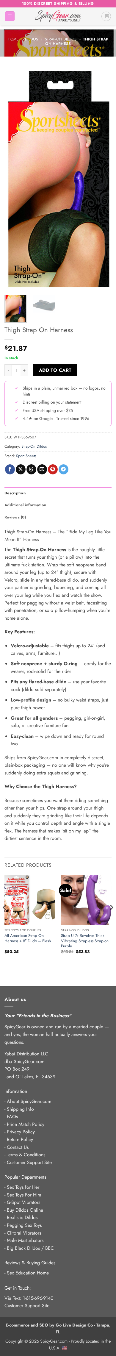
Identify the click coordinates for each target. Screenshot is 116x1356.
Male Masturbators (25, 1240)
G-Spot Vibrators (23, 1202)
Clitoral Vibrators (24, 1233)
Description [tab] (15, 493)
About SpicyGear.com (29, 1101)
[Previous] (14, 179)
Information (15, 1091)
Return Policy (20, 1139)
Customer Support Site (29, 1162)
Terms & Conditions (26, 1154)
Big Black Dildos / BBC (30, 1248)
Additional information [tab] (25, 505)
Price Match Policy (25, 1124)
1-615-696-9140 (38, 1298)
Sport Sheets (26, 456)
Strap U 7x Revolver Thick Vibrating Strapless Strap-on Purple (85, 941)
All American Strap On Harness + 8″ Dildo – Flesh (27, 938)
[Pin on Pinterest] (53, 469)
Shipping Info (20, 1109)
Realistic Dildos (22, 1217)
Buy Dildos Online (25, 1210)
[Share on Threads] (31, 469)
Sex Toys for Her (23, 1187)
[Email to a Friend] (42, 469)
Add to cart (55, 370)
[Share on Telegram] (63, 469)
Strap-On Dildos (60, 39)
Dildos (31, 39)
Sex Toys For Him (24, 1194)
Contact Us (18, 1147)
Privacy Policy (21, 1131)
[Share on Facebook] (10, 469)
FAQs (12, 1116)
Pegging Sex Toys (24, 1225)
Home (13, 39)
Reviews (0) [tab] (15, 517)
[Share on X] (21, 469)
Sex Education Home (28, 1272)
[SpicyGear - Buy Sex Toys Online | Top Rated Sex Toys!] (58, 16)
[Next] (102, 179)
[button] (10, 16)
